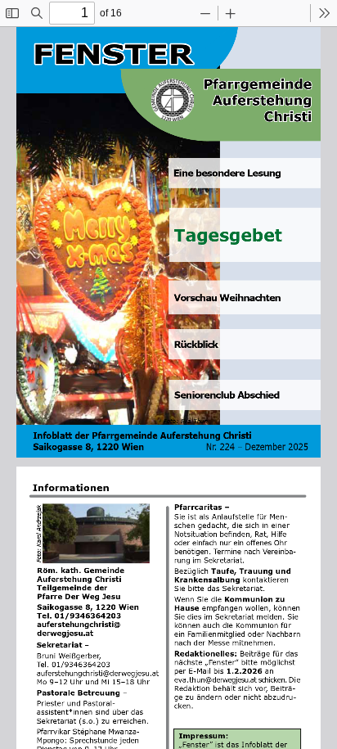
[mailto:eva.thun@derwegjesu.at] (216, 678)
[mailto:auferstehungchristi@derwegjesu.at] (101, 672)
